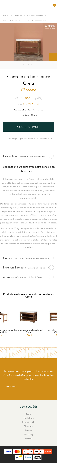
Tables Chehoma (10, 20)
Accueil (6, 15)
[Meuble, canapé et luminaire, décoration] (28, 6)
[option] (28, 42)
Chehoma (18, 15)
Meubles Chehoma (35, 15)
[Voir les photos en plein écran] (53, 57)
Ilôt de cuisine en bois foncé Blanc (28, 331)
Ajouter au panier (28, 126)
